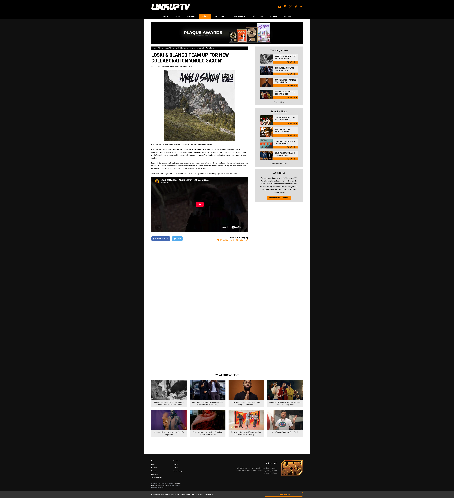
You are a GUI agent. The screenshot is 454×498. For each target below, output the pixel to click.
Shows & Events (238, 16)
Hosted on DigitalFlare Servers (160, 485)
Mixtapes (191, 16)
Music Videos (169, 48)
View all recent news (279, 163)
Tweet (179, 238)
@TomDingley (226, 240)
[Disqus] (199, 275)
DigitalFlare (178, 483)
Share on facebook (161, 238)
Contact (287, 16)
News (177, 16)
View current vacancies (279, 198)
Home (165, 16)
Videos (205, 16)
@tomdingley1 (242, 240)
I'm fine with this (284, 494)
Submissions (257, 16)
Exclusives (219, 16)
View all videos (279, 102)
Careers (273, 16)
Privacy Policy (177, 471)
